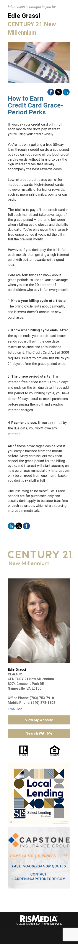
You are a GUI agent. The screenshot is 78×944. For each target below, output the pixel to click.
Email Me (15, 709)
